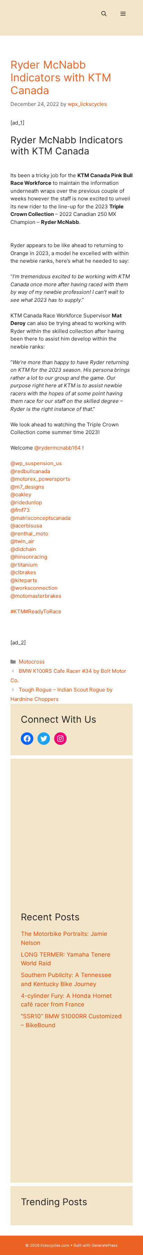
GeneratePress (105, 1245)
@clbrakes (23, 572)
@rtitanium (23, 564)
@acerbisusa (26, 525)
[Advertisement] (71, 840)
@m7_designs (27, 487)
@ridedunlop (26, 502)
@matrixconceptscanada (40, 518)
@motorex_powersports (40, 479)
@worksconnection (34, 588)
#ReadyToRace (43, 611)
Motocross (32, 661)
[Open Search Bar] (103, 13)
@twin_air (22, 541)
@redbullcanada (30, 471)
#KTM (17, 611)
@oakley (20, 494)
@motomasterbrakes (35, 596)
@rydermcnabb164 (57, 447)
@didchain (23, 549)
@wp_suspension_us (36, 463)
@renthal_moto (29, 533)
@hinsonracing (28, 556)
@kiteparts (23, 580)
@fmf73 (20, 510)
